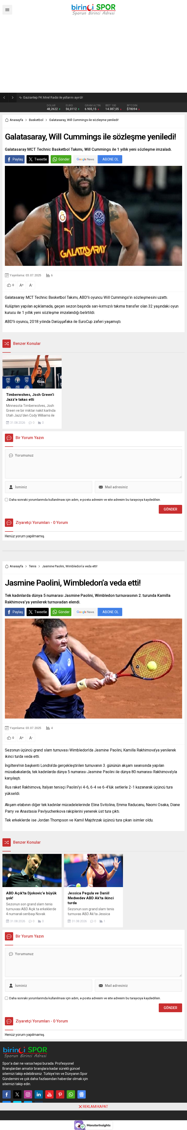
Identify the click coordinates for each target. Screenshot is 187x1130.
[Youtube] (49, 1094)
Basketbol (36, 120)
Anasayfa (16, 120)
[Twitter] (17, 1094)
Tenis (32, 566)
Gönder (64, 159)
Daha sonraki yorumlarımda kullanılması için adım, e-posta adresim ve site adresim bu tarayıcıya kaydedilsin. (85, 499)
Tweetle (40, 159)
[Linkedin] (39, 1094)
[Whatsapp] (71, 1094)
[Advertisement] (93, 56)
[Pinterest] (60, 1094)
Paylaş (18, 159)
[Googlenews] (81, 1094)
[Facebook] (6, 1094)
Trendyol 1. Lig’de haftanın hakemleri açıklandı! (55, 97)
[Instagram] (28, 1094)
